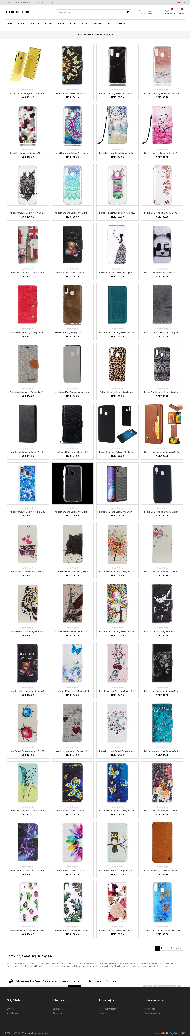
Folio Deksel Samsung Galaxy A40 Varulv (163, 691)
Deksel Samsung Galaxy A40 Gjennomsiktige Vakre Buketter (128, 930)
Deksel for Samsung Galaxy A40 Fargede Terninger (34, 153)
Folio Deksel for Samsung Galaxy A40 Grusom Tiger (34, 631)
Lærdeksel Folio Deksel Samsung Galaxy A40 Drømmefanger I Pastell (132, 153)
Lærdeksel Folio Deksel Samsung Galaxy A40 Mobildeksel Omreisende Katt (90, 751)
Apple (21, 23)
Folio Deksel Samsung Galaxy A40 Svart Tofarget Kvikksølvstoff (40, 392)
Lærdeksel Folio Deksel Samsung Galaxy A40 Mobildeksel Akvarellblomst (89, 870)
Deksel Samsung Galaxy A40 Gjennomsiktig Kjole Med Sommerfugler (132, 273)
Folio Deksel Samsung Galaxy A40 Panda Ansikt (166, 273)
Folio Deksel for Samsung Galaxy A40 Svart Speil (78, 392)
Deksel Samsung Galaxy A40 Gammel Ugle (30, 213)
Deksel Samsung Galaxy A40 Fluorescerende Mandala (80, 153)
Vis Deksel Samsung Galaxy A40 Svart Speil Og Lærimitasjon (38, 93)
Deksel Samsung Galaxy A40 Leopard (117, 392)
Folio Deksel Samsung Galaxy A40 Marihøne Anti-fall (35, 751)
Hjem (10, 23)
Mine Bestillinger (153, 1013)
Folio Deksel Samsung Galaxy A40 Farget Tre (120, 631)
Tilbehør (120, 23)
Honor (61, 23)
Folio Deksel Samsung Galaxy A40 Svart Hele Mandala (80, 452)
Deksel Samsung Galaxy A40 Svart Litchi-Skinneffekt (80, 332)
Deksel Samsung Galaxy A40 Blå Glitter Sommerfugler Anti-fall (40, 512)
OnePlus (97, 23)
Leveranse (58, 1009)
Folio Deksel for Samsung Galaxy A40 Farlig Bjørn (33, 691)
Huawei (48, 23)
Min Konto (150, 1009)
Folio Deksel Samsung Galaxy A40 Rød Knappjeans (34, 332)
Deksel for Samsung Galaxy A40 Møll (162, 930)
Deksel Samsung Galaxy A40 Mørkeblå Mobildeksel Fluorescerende (131, 452)
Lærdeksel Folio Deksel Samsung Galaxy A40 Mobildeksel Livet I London (43, 273)
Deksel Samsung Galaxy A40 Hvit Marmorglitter (166, 93)
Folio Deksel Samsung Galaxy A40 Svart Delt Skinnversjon (126, 332)
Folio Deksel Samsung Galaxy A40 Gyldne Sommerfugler (126, 811)
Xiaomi (73, 23)
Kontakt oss (12, 1013)
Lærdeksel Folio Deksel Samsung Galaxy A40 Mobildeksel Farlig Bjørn (87, 273)
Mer (109, 23)
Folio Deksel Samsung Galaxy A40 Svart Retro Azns (34, 452)
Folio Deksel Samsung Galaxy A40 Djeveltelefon (167, 631)
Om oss (10, 1009)
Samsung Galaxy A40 (103, 35)
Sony (84, 23)
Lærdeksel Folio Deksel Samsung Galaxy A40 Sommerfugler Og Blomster (44, 870)
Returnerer (58, 1013)
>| (181, 948)
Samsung (34, 23)
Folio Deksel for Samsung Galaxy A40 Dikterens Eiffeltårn (82, 631)
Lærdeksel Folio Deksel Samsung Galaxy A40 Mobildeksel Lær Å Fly (41, 811)
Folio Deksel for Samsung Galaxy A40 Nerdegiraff (123, 691)
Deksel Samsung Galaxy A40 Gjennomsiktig (75, 512)
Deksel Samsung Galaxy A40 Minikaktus (29, 930)
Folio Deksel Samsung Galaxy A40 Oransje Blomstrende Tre (127, 572)
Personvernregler (107, 1009)
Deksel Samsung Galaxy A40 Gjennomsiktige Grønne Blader (83, 930)
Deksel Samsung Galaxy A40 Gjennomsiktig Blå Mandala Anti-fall (86, 213)
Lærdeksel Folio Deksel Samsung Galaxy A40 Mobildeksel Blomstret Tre (133, 751)
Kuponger (103, 1013)
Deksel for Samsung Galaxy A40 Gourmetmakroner (123, 213)
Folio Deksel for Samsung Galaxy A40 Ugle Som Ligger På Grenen (130, 870)
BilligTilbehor (24, 1033)
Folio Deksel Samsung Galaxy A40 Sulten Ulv (76, 572)
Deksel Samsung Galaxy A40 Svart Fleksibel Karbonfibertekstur (129, 512)
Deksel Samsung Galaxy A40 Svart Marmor (119, 93)
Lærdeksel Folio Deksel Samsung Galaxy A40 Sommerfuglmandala (86, 93)
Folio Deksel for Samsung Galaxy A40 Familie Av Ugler (35, 572)
